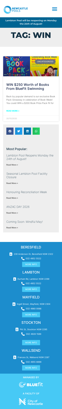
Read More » (12, 111)
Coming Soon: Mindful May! (24, 221)
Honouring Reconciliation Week (26, 192)
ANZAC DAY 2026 (18, 206)
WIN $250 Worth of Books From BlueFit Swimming (27, 87)
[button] (55, 9)
